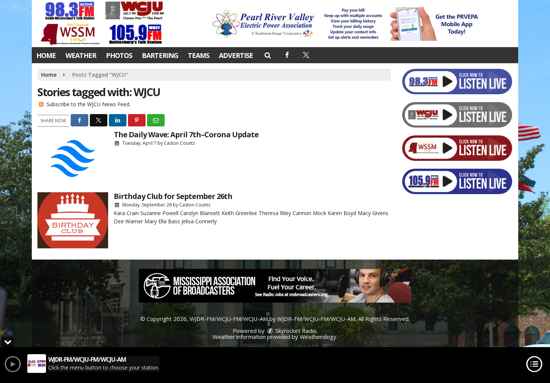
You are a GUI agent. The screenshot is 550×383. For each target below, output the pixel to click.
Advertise (236, 55)
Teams (198, 55)
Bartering (160, 55)
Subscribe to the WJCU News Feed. (88, 104)
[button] (267, 54)
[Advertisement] (347, 24)
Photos (119, 55)
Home (46, 55)
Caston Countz (179, 143)
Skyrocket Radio (295, 330)
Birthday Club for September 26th (173, 196)
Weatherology (318, 336)
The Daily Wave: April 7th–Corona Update (186, 134)
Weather (80, 55)
